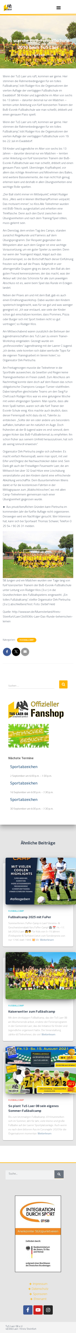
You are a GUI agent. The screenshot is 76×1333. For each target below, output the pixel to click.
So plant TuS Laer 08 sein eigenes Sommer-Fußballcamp (33, 1108)
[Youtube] (38, 1310)
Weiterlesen (47, 940)
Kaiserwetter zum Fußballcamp (31, 1011)
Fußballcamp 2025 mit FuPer (29, 917)
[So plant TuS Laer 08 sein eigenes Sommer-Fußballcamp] (41, 1069)
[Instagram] (48, 1310)
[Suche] (59, 1174)
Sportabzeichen (23, 766)
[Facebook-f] (27, 1310)
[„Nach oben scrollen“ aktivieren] (68, 1325)
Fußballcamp (27, 640)
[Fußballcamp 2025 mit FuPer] (41, 881)
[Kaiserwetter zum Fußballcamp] (41, 975)
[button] (58, 7)
